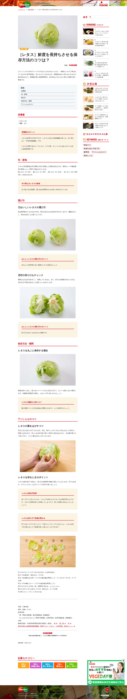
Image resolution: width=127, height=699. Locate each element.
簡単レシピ (88, 156)
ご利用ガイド (33, 693)
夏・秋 (61, 623)
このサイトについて (23, 693)
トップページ (21, 9)
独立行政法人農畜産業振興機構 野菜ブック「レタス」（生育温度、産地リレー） (45, 626)
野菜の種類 (31, 9)
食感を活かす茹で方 (92, 148)
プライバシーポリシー (44, 693)
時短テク (87, 145)
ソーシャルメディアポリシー (59, 693)
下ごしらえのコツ (99, 152)
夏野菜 (86, 152)
